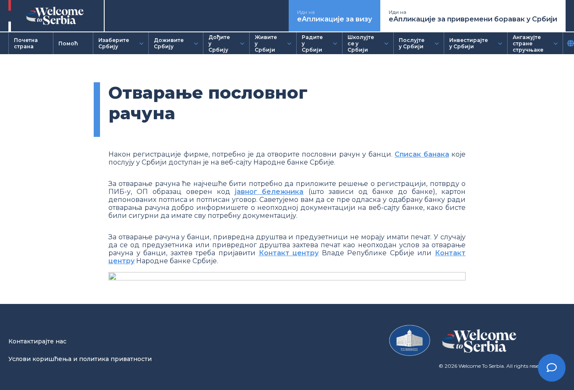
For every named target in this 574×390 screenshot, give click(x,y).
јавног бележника (269, 192)
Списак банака (422, 154)
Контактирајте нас (37, 341)
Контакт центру (289, 253)
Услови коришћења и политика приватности (80, 359)
